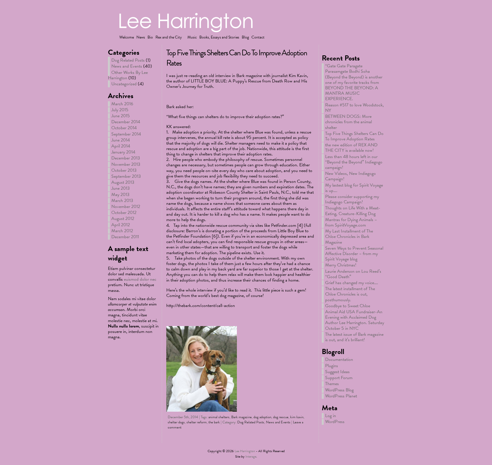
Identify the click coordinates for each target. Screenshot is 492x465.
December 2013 (125, 158)
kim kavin (297, 417)
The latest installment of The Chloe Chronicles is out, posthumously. (350, 294)
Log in (330, 415)
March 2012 (122, 230)
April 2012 (120, 224)
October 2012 (123, 212)
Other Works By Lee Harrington (128, 75)
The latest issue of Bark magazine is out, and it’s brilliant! (354, 337)
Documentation (339, 359)
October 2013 (124, 170)
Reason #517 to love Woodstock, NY (354, 108)
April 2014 (120, 146)
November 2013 (125, 164)
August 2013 (122, 182)
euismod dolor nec (140, 279)
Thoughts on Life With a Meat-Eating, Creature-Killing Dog (352, 211)
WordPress (335, 421)
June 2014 (120, 140)
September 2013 (126, 176)
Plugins (331, 365)
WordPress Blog (339, 390)
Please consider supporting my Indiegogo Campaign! (352, 199)
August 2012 (122, 218)
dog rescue (280, 417)
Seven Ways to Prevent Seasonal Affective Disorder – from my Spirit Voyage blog (354, 253)
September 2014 (126, 134)
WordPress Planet (341, 396)
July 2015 (119, 109)
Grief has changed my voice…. (351, 282)
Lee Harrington (245, 451)
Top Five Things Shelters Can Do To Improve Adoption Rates (236, 58)
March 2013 (122, 200)
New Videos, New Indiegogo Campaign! (350, 176)
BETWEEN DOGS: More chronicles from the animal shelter (348, 122)
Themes (332, 383)
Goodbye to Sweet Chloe (347, 305)
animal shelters (218, 417)
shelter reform (196, 422)
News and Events (126, 66)
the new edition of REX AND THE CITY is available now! (351, 147)
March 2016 (122, 103)
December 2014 (125, 121)
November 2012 (125, 206)
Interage (250, 456)
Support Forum (338, 377)
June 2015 (120, 115)
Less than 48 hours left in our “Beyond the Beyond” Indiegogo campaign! (353, 162)
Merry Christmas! (340, 265)
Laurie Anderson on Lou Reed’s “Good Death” (353, 274)
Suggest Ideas (337, 371)
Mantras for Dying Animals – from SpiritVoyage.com (351, 222)
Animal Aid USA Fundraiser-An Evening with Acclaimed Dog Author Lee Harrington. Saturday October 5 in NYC (354, 320)
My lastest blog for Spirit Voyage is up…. (354, 188)
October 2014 (124, 127)
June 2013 (120, 188)
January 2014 (123, 152)
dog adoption (262, 417)
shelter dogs (176, 422)
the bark (214, 422)
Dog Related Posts (128, 60)
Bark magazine (241, 417)
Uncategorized (124, 83)
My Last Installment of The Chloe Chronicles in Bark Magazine (349, 236)
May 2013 (120, 194)
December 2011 (125, 236)
